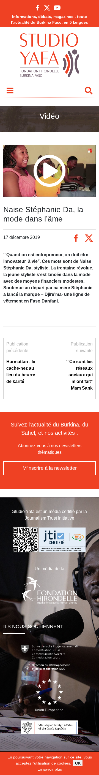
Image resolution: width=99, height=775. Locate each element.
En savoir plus (49, 769)
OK (78, 763)
